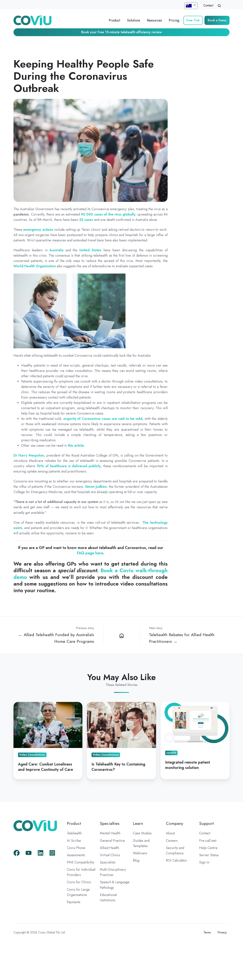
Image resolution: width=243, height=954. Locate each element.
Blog (136, 860)
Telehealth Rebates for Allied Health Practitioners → (182, 638)
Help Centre (208, 847)
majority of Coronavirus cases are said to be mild (102, 418)
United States (90, 250)
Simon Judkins (96, 486)
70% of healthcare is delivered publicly (68, 466)
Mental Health (110, 833)
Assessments (76, 855)
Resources (154, 20)
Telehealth (74, 833)
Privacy (222, 932)
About (170, 833)
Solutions (133, 20)
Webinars (140, 853)
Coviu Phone (76, 847)
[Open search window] (219, 6)
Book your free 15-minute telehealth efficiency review (121, 32)
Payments (73, 902)
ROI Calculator (176, 860)
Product (114, 20)
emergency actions (38, 229)
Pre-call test (207, 840)
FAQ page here (90, 553)
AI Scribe (74, 840)
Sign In (204, 862)
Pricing (174, 20)
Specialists (107, 862)
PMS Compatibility (80, 862)
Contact (208, 5)
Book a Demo (217, 20)
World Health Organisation (34, 266)
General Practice (112, 840)
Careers (172, 840)
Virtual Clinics (110, 855)
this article (76, 445)
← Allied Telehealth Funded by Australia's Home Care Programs (56, 638)
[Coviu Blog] (121, 635)
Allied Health (109, 847)
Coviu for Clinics (79, 882)
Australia (56, 250)
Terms (207, 932)
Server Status (209, 855)
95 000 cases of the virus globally (108, 214)
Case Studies (142, 833)
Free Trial (193, 20)
